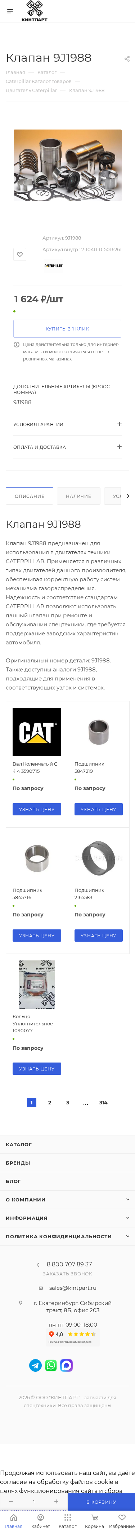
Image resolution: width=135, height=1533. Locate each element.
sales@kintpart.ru (72, 1287)
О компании (26, 1200)
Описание (29, 496)
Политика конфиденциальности (59, 1236)
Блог (13, 1181)
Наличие (78, 496)
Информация (27, 1218)
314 (103, 1102)
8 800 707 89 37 (69, 1264)
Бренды (18, 1163)
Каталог (19, 1144)
